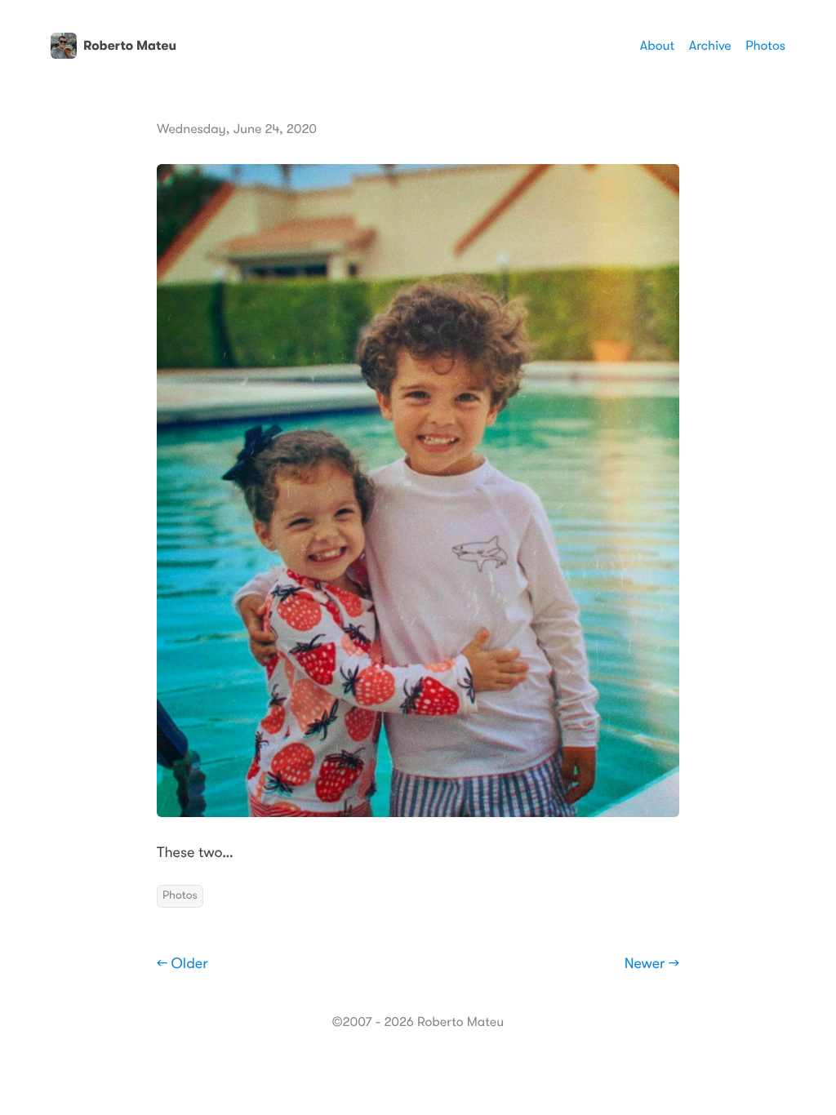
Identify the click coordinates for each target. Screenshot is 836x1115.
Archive (710, 45)
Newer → (652, 964)
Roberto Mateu (129, 45)
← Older (182, 964)
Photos (765, 45)
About (657, 45)
